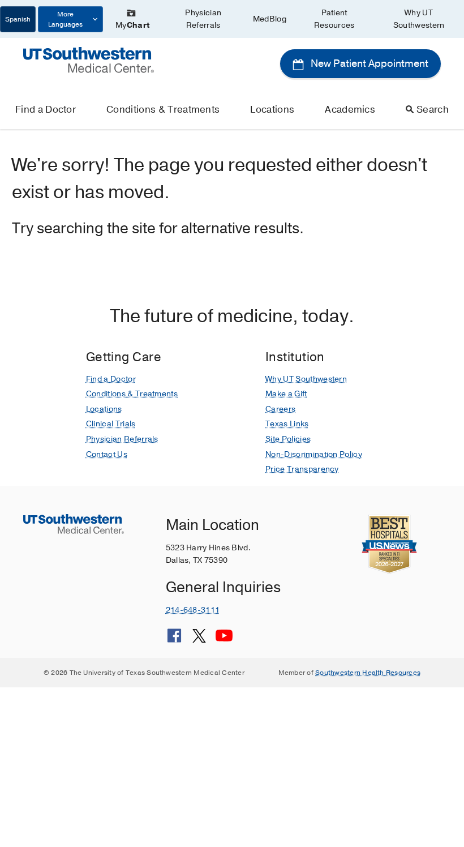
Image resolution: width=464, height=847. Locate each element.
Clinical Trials (111, 423)
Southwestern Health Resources (367, 672)
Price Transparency (302, 469)
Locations (272, 109)
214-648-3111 (193, 610)
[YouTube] (224, 640)
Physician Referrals (203, 19)
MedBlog (269, 19)
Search (432, 109)
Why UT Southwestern (419, 19)
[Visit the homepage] (88, 59)
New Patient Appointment (368, 63)
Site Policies (288, 439)
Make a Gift (286, 393)
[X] (199, 640)
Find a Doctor (45, 109)
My (132, 25)
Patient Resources (334, 19)
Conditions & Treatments (163, 109)
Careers (280, 409)
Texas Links (287, 423)
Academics (350, 109)
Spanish (18, 19)
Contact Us (106, 454)
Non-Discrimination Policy (313, 454)
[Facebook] (174, 640)
